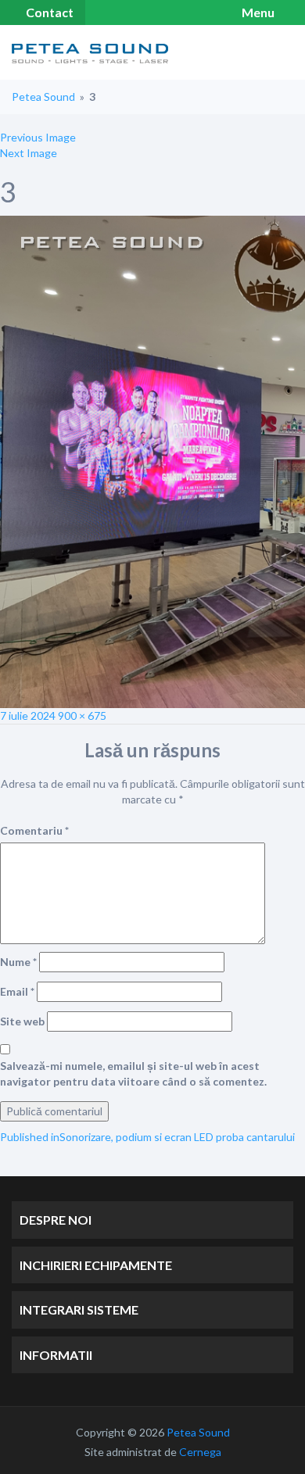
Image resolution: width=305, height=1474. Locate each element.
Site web (22, 1021)
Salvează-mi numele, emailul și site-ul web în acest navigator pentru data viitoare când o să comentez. (133, 1073)
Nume (18, 961)
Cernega (200, 1451)
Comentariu (34, 830)
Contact (50, 12)
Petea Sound (43, 96)
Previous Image (38, 137)
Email (17, 991)
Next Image (28, 152)
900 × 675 (82, 715)
